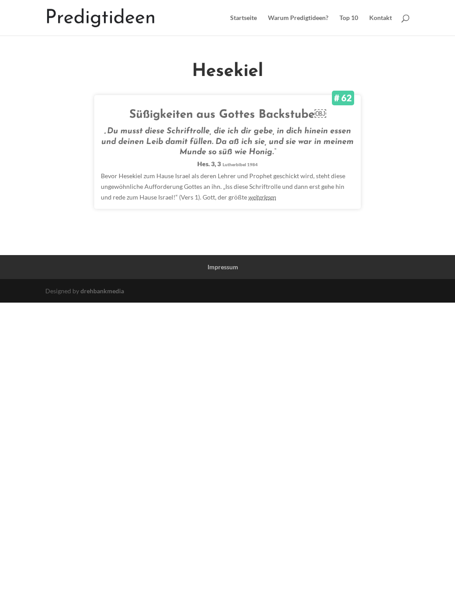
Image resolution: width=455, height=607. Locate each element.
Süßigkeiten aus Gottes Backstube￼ (227, 115)
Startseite (243, 18)
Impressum (223, 267)
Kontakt (380, 18)
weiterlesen (262, 197)
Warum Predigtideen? (298, 18)
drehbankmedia (102, 291)
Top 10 (348, 18)
